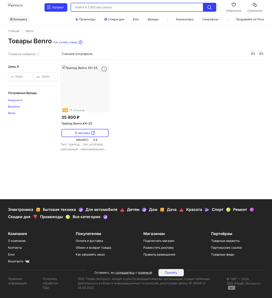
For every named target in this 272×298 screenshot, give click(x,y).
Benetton (14, 106)
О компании (17, 241)
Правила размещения (159, 254)
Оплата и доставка (89, 241)
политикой (145, 272)
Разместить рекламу (158, 248)
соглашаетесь (125, 272)
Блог (11, 254)
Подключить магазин (158, 241)
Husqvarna (15, 100)
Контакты (15, 248)
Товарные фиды (222, 254)
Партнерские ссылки (226, 248)
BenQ (11, 113)
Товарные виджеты (225, 241)
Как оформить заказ (90, 254)
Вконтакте (15, 261)
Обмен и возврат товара (93, 248)
